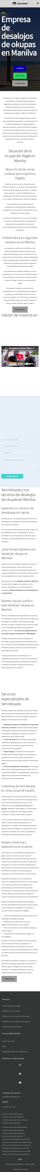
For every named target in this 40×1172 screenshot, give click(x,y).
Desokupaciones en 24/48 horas (15, 1051)
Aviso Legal (29, 1164)
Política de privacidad (14, 1164)
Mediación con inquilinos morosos (16, 1016)
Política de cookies (20, 1169)
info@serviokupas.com (11, 1097)
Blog (4, 1046)
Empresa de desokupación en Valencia (16, 1145)
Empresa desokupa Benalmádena (14, 1127)
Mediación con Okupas (11, 1011)
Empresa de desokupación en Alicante (16, 1151)
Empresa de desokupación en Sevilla (15, 1148)
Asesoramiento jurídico (11, 1006)
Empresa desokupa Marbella (13, 1117)
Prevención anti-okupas (11, 1027)
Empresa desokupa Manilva (12, 1136)
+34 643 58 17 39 (8, 1107)
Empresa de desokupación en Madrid (16, 1139)
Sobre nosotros (8, 1041)
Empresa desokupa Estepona (13, 1130)
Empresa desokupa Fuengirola (13, 1133)
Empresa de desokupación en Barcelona (17, 1142)
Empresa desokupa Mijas (11, 1123)
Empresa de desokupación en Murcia (16, 1154)
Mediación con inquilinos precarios (16, 1021)
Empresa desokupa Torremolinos (14, 1120)
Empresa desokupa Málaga (12, 1114)
